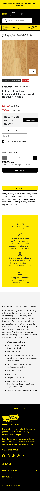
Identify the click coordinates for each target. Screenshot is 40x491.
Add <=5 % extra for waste (17, 141)
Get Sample (20, 188)
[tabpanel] (20, 350)
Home (4, 34)
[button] (31, 13)
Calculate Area (30, 120)
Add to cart (20, 170)
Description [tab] (7, 306)
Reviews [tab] (34, 306)
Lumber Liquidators (13, 485)
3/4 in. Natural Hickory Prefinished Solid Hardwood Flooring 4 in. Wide (18, 36)
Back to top (19, 408)
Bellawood (7, 86)
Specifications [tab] (22, 306)
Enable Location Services (12, 14)
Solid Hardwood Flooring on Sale (18, 34)
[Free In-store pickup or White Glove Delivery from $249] (25, 27)
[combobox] (17, 20)
